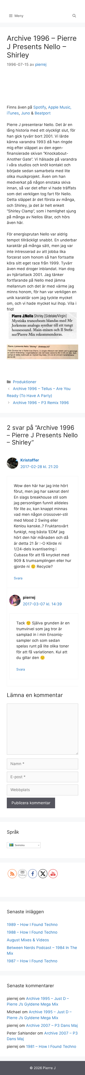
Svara (18, 578)
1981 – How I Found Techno (51, 1046)
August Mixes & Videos (28, 940)
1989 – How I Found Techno (32, 924)
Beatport (43, 113)
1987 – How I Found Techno (32, 961)
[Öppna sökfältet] (74, 16)
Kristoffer (29, 460)
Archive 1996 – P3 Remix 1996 (41, 402)
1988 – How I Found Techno (32, 932)
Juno (25, 113)
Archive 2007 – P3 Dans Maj (52, 1025)
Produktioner (24, 382)
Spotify (39, 107)
